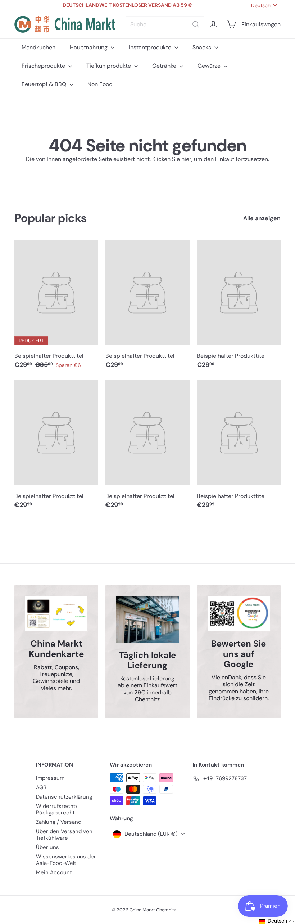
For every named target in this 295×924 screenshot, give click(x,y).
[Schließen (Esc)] (255, 396)
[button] (271, 921)
